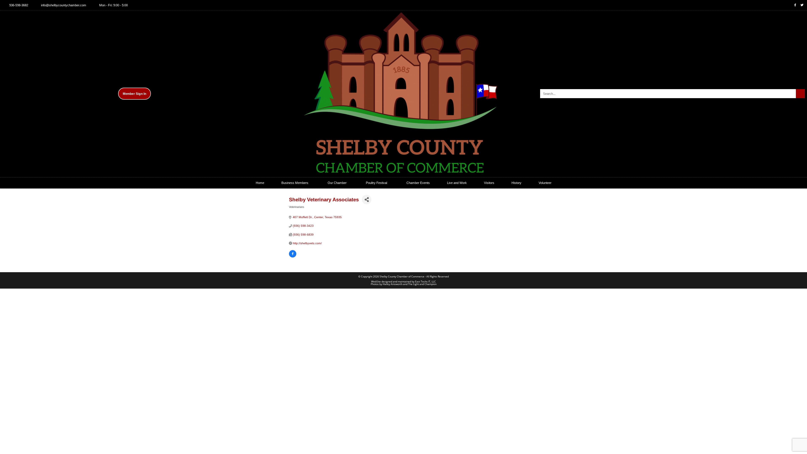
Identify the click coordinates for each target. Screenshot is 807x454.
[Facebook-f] (795, 5)
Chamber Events (418, 183)
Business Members (294, 183)
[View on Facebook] (292, 256)
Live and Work (457, 183)
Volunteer (545, 183)
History (516, 183)
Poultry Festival (376, 183)
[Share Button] (366, 199)
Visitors (489, 183)
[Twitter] (802, 5)
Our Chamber (337, 183)
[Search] (800, 93)
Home (260, 183)
